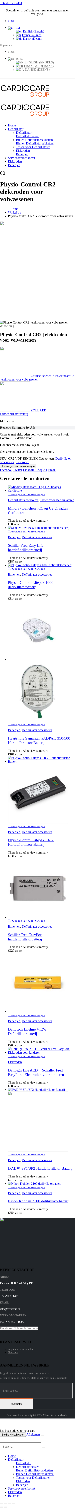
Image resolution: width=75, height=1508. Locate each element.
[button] (2, 1440)
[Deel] (9, 1503)
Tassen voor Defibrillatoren (33, 147)
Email (52, 470)
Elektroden (23, 150)
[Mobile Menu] (2, 80)
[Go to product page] (41, 488)
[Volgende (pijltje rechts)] (5, 1507)
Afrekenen (33, 1434)
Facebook (6, 470)
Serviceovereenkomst (21, 158)
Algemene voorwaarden (21, 1348)
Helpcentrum (6, 45)
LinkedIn (29, 470)
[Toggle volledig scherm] (5, 1503)
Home (12, 125)
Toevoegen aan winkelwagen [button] (26, 494)
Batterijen (22, 154)
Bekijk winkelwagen (13, 1434)
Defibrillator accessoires (23, 500)
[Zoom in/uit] (1, 1503)
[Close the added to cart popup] (42, 1435)
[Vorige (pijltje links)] (1, 1507)
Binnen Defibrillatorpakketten (35, 143)
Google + (41, 470)
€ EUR (11, 21)
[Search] (43, 1447)
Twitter (17, 470)
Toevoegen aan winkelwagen (18, 466)
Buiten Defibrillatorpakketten (34, 139)
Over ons (13, 1352)
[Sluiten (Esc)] (13, 1503)
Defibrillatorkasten (27, 136)
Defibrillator (15, 129)
